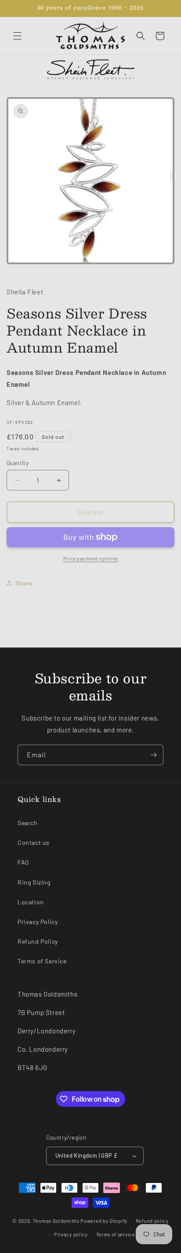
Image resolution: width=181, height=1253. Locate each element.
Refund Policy (38, 941)
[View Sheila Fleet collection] (90, 69)
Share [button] (23, 583)
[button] (17, 36)
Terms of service (115, 1234)
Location (31, 902)
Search (28, 822)
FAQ (23, 862)
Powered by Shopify (103, 1221)
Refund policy (152, 1221)
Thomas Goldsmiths (57, 1221)
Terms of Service (42, 961)
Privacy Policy (38, 921)
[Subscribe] (153, 755)
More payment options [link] (90, 558)
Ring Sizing (34, 882)
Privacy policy (71, 1234)
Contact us (34, 842)
